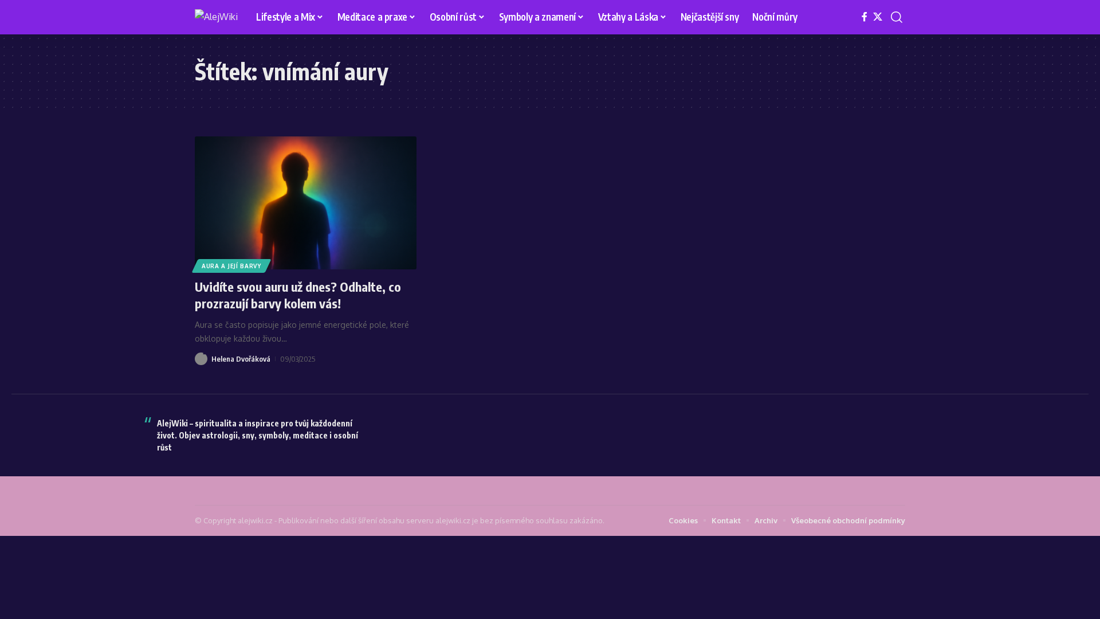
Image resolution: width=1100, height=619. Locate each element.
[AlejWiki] (216, 17)
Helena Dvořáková (240, 358)
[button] (896, 17)
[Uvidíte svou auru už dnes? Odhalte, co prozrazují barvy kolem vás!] (306, 202)
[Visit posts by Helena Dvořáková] (201, 358)
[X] (877, 17)
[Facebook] (864, 17)
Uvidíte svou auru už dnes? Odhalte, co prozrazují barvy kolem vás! (298, 295)
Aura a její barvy (231, 266)
